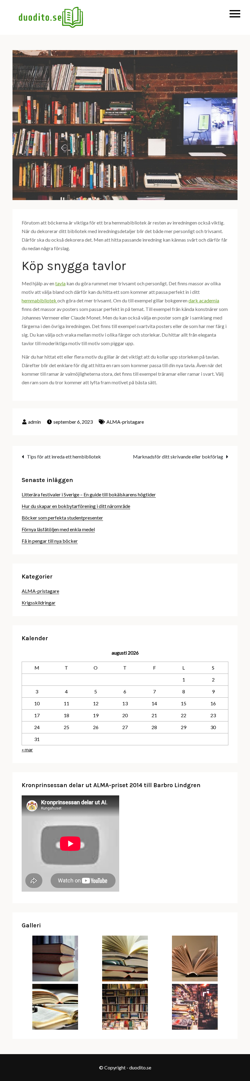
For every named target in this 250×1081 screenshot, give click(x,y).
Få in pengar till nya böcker (50, 541)
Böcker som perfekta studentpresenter (62, 517)
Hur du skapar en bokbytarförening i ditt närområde (76, 506)
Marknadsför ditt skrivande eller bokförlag (178, 456)
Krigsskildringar (38, 602)
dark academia (203, 300)
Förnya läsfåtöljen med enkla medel (58, 529)
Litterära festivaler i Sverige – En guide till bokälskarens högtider (89, 494)
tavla (60, 283)
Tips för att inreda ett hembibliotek (64, 456)
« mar (27, 749)
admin (34, 422)
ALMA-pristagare (125, 422)
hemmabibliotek (39, 300)
